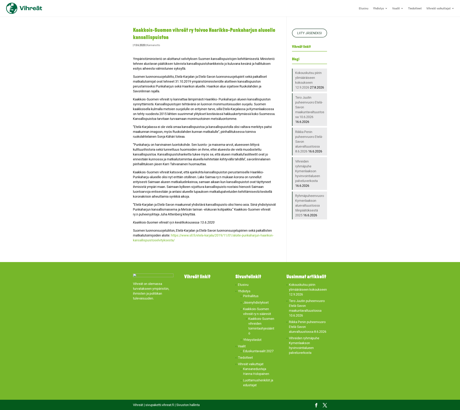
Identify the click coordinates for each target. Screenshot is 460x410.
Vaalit (396, 8)
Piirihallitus (251, 296)
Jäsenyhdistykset (256, 302)
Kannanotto (153, 45)
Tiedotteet (415, 8)
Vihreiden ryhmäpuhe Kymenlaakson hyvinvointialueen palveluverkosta (307, 171)
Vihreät (138, 405)
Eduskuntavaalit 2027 (258, 351)
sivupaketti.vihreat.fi (159, 405)
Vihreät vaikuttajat (438, 8)
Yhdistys (378, 8)
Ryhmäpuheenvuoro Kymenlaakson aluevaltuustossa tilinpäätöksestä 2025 (309, 205)
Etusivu (363, 8)
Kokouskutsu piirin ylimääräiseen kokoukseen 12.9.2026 (308, 289)
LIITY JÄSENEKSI (309, 33)
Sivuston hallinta (188, 405)
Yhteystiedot (252, 340)
